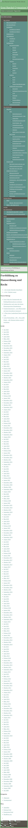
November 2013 (8, 665)
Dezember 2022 (8, 428)
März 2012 (6, 701)
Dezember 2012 (8, 683)
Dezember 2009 (8, 754)
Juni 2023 (6, 414)
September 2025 (8, 352)
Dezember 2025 (8, 345)
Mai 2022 (6, 443)
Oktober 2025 (7, 350)
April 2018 (6, 548)
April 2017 (6, 576)
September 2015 (8, 619)
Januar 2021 (7, 480)
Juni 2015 (6, 626)
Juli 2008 (6, 790)
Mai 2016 (6, 601)
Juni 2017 (6, 571)
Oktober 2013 (7, 667)
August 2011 (7, 717)
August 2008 (7, 788)
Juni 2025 (6, 359)
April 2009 (6, 770)
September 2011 (8, 715)
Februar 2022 (7, 450)
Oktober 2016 (7, 589)
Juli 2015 (6, 624)
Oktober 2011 (7, 713)
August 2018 (7, 539)
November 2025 (8, 348)
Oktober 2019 (7, 510)
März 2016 (6, 605)
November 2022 (8, 430)
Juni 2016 (6, 599)
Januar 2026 (7, 343)
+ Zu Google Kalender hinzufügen (13, 290)
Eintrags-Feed (7, 810)
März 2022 (6, 448)
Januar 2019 (7, 528)
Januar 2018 (7, 555)
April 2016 (6, 603)
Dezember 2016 (8, 585)
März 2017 (6, 578)
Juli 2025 (6, 357)
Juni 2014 (6, 649)
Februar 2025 (7, 368)
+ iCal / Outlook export (10, 292)
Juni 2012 (6, 694)
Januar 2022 (7, 453)
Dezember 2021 (8, 455)
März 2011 (6, 729)
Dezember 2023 (8, 400)
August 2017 (7, 567)
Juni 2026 (6, 332)
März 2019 (6, 523)
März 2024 (6, 393)
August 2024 (7, 382)
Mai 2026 (6, 334)
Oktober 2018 (7, 535)
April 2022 (6, 446)
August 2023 (7, 409)
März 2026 (6, 339)
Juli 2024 (6, 384)
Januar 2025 (7, 371)
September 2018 (8, 537)
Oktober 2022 (7, 432)
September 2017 (8, 564)
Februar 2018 (7, 553)
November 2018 (8, 533)
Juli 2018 (6, 542)
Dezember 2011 (8, 708)
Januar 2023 (7, 425)
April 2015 (6, 628)
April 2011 (6, 726)
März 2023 (6, 421)
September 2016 (8, 592)
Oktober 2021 (7, 460)
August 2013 (7, 672)
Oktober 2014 (7, 642)
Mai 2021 (6, 471)
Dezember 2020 (8, 482)
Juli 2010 (6, 738)
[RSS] (3, 826)
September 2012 (8, 690)
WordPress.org (8, 814)
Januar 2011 (7, 733)
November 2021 (8, 457)
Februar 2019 (7, 526)
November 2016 (8, 587)
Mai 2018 (6, 546)
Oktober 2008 (7, 783)
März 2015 (6, 631)
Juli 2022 (6, 439)
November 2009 (8, 756)
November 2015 (8, 615)
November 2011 (8, 710)
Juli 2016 (6, 596)
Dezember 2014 (8, 637)
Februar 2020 (7, 501)
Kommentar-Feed (8, 812)
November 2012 (8, 685)
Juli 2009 (6, 763)
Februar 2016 (7, 608)
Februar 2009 (7, 774)
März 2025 (6, 366)
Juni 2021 (6, 469)
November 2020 (8, 485)
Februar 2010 (7, 749)
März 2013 (6, 676)
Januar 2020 (7, 503)
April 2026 (6, 336)
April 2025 (6, 364)
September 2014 (8, 644)
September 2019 (8, 512)
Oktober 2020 (7, 487)
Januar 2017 (7, 583)
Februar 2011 (7, 731)
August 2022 (7, 437)
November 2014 (8, 640)
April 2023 (6, 418)
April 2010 (6, 745)
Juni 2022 (6, 441)
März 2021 (6, 475)
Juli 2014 (6, 647)
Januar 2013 (7, 681)
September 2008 (8, 786)
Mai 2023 (6, 416)
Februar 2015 (7, 633)
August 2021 (7, 464)
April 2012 (6, 699)
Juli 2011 (6, 719)
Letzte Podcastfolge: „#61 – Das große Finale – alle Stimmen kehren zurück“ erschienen (14, 320)
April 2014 (6, 653)
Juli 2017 (6, 569)
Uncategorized (7, 800)
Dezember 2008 (8, 779)
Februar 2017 (7, 580)
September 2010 (8, 735)
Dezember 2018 (8, 530)
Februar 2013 (7, 678)
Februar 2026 (7, 341)
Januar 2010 (7, 751)
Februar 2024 (7, 396)
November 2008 (8, 781)
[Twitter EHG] (7, 826)
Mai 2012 (6, 697)
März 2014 (6, 656)
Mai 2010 (6, 742)
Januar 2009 (7, 777)
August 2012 (7, 692)
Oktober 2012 (7, 688)
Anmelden (6, 807)
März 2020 (6, 498)
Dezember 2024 (8, 373)
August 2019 (7, 514)
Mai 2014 (6, 651)
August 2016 (7, 594)
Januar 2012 (7, 706)
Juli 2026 (6, 329)
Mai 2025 (6, 361)
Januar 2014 (7, 660)
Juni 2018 (6, 544)
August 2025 (7, 355)
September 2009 (8, 761)
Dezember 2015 (8, 612)
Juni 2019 (6, 516)
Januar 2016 (7, 610)
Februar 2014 (7, 658)
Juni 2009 (6, 765)
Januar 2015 (7, 635)
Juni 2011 (6, 722)
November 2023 (8, 402)
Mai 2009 (6, 767)
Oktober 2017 (7, 562)
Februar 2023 (7, 423)
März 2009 (6, 772)
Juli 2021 (6, 466)
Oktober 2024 (7, 377)
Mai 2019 (6, 519)
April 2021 (6, 473)
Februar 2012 (7, 704)
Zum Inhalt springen (6, 16)
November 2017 (8, 560)
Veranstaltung (8, 268)
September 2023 (8, 407)
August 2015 (7, 621)
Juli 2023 (6, 412)
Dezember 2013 (8, 662)
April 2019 (6, 521)
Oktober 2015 (7, 617)
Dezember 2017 (8, 558)
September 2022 (8, 434)
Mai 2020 (6, 494)
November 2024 (8, 375)
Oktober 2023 (7, 405)
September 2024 (8, 380)
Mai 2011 (6, 724)
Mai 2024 (6, 389)
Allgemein (6, 798)
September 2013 (8, 669)
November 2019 (8, 507)
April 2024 (6, 391)
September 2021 (8, 462)
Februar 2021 (7, 478)
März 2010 (6, 747)
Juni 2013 (6, 674)
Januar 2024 (7, 398)
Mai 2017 (6, 574)
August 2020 (7, 491)
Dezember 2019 (8, 505)
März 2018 (6, 551)
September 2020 (8, 489)
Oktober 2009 (7, 758)
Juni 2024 (6, 387)
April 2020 (6, 496)
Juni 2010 (6, 740)
